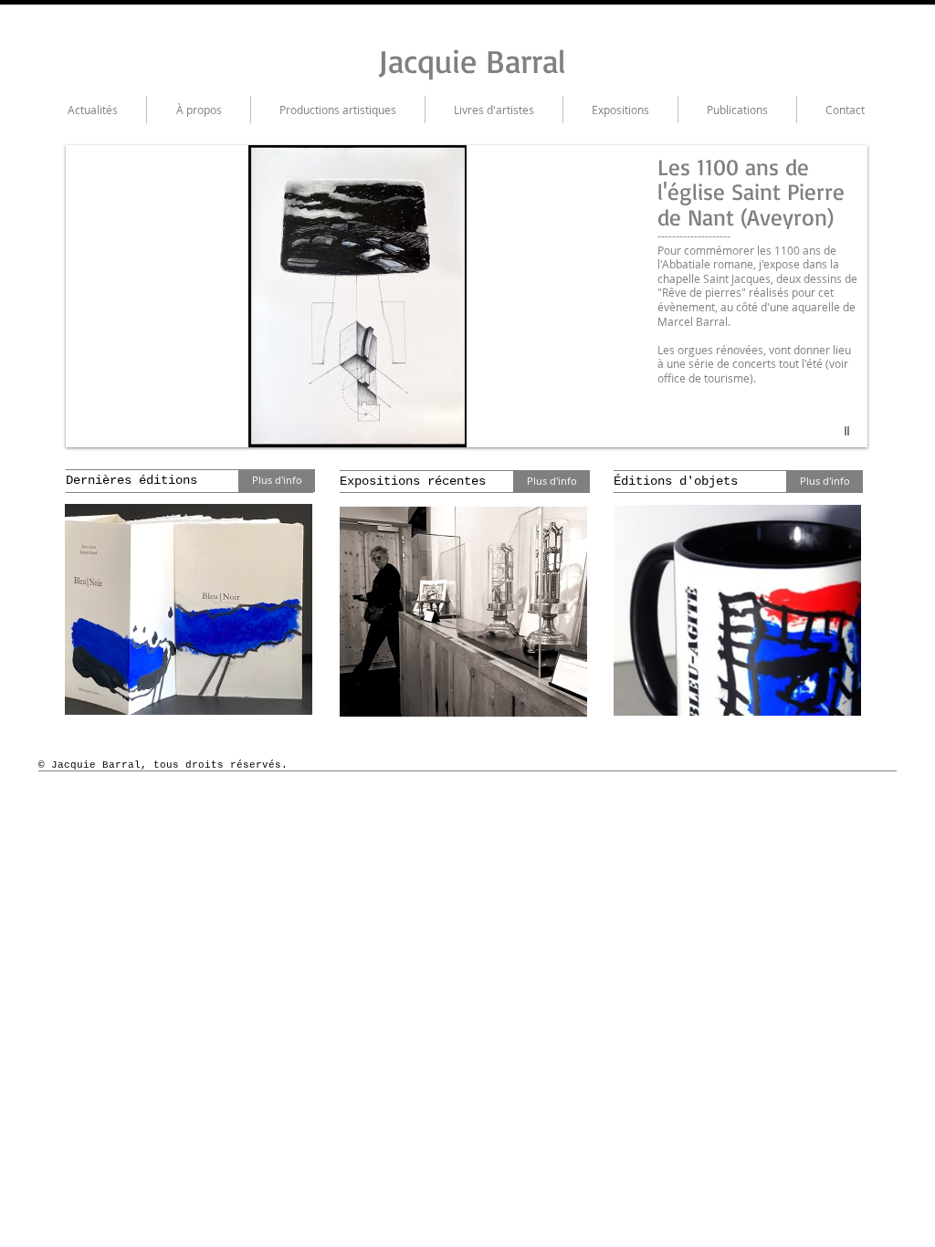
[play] (849, 431)
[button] (466, 296)
